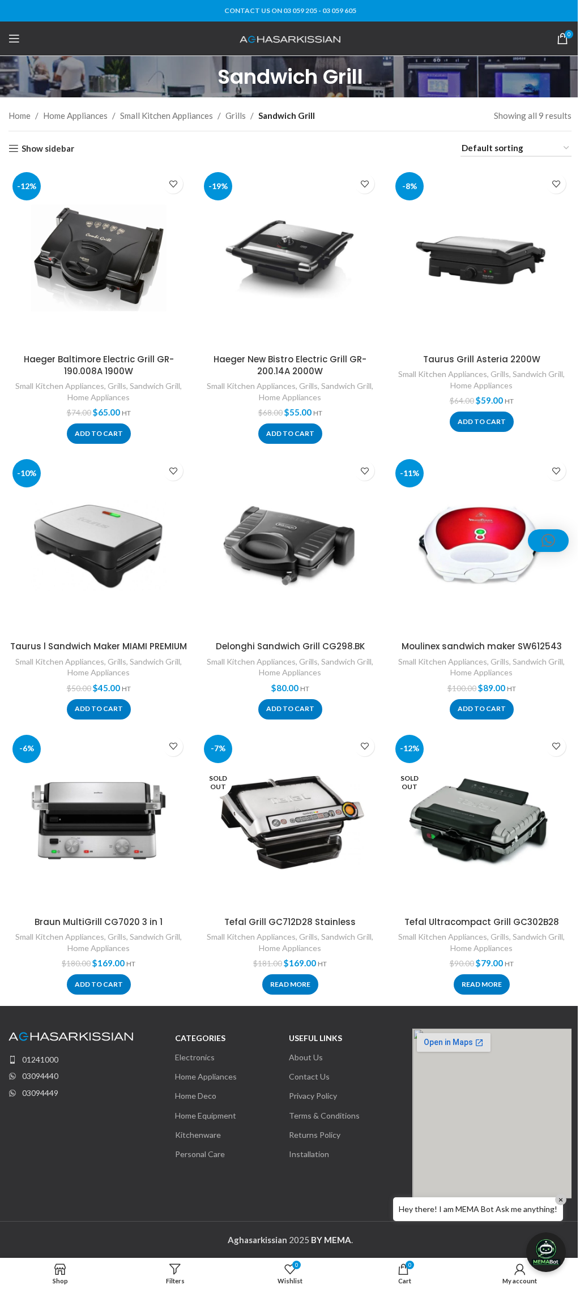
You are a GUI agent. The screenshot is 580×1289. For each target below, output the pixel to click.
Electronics (195, 1057)
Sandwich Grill (155, 386)
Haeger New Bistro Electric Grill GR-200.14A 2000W (290, 365)
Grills (235, 115)
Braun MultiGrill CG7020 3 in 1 (99, 922)
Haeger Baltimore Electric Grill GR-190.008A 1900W (99, 365)
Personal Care (200, 1154)
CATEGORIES (200, 1038)
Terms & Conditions (324, 1115)
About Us (306, 1057)
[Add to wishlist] (173, 184)
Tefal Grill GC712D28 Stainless (290, 922)
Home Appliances (75, 115)
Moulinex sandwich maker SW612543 (482, 646)
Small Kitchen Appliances (166, 115)
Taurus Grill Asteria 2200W (481, 359)
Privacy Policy (313, 1095)
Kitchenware (198, 1135)
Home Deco (195, 1095)
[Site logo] (290, 38)
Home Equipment (205, 1115)
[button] (99, 433)
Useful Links (315, 1038)
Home (19, 115)
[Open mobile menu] (14, 38)
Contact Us (309, 1076)
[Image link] (70, 1035)
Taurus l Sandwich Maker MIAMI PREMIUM (98, 646)
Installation (309, 1154)
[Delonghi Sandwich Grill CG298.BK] (290, 545)
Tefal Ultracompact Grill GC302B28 (481, 922)
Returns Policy (314, 1135)
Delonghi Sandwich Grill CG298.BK (290, 646)
